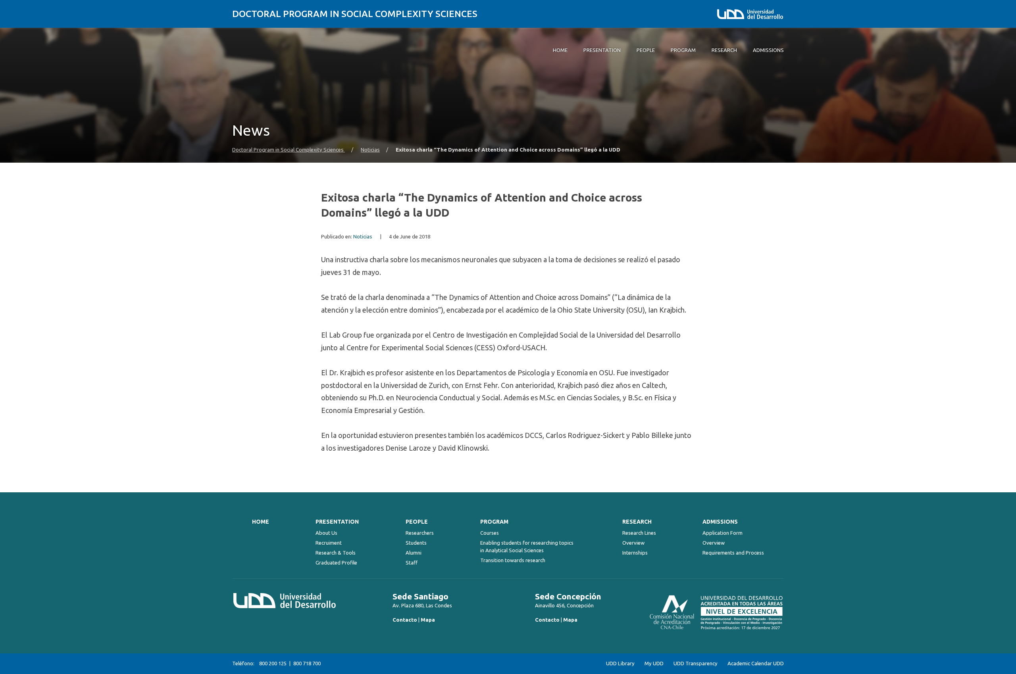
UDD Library (620, 663)
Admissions (720, 521)
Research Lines (639, 533)
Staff (412, 562)
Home (260, 521)
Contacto (405, 619)
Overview (633, 542)
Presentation (337, 521)
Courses (489, 533)
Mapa (428, 619)
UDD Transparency (695, 663)
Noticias (370, 150)
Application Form (722, 533)
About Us (326, 533)
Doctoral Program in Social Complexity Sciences (354, 14)
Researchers (420, 533)
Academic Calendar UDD (755, 663)
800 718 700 (307, 663)
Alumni (413, 552)
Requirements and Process (733, 552)
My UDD (654, 663)
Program (494, 521)
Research (637, 521)
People (417, 521)
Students (416, 542)
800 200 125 (273, 663)
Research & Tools (336, 552)
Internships (635, 552)
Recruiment (329, 542)
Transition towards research (512, 560)
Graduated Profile (336, 562)
